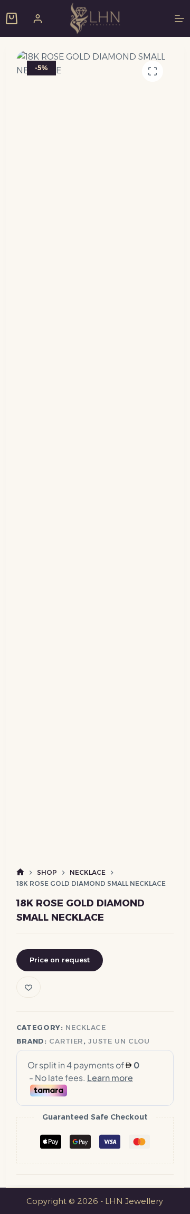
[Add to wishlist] (28, 987)
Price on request (60, 959)
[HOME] (20, 872)
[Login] (37, 18)
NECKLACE (85, 1027)
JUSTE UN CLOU (118, 1041)
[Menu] (179, 18)
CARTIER (66, 1041)
